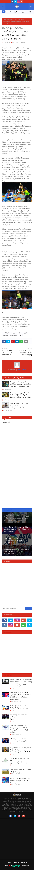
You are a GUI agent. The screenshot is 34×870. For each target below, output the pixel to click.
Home (9, 862)
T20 (21, 335)
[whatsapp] (23, 625)
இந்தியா (14, 333)
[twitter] (15, 1)
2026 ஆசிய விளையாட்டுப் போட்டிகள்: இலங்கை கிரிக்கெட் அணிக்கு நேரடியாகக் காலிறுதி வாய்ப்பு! (19, 729)
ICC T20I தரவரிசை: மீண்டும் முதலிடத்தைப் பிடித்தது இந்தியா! (19, 740)
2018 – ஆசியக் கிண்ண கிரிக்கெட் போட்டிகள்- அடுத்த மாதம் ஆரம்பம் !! (14, 539)
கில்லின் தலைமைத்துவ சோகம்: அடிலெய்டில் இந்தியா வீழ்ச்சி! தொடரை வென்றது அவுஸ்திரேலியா (20, 395)
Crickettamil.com (17, 867)
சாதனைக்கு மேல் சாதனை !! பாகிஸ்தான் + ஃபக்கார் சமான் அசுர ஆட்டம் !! (16, 550)
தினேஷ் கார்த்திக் (23, 333)
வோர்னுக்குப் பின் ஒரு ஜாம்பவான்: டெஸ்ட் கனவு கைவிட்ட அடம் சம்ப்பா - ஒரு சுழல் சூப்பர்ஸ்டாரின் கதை (20, 384)
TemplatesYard (16, 865)
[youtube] (21, 1)
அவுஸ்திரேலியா (10, 19)
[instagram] (18, 1)
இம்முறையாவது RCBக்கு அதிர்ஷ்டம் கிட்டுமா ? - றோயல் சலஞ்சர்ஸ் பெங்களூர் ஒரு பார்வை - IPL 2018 (20, 750)
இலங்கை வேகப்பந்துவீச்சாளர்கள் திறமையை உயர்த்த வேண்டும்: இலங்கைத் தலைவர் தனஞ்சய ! (18, 12)
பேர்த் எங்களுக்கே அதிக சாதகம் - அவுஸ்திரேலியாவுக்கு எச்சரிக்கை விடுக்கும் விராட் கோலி (20, 406)
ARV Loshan (6, 42)
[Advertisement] (17, 488)
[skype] (29, 620)
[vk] (4, 625)
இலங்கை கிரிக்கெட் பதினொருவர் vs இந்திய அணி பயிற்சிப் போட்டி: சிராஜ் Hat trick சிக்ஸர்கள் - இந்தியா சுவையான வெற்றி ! (17, 517)
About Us (16, 862)
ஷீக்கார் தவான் (13, 335)
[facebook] (12, 1)
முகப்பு (4, 19)
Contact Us (24, 862)
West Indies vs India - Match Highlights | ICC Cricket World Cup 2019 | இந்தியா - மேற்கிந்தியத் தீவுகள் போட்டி (16, 528)
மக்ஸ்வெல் (5, 335)
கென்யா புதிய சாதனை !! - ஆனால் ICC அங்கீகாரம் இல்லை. (20, 771)
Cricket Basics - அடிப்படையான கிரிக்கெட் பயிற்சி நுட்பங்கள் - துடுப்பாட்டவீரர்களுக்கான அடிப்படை (20, 761)
